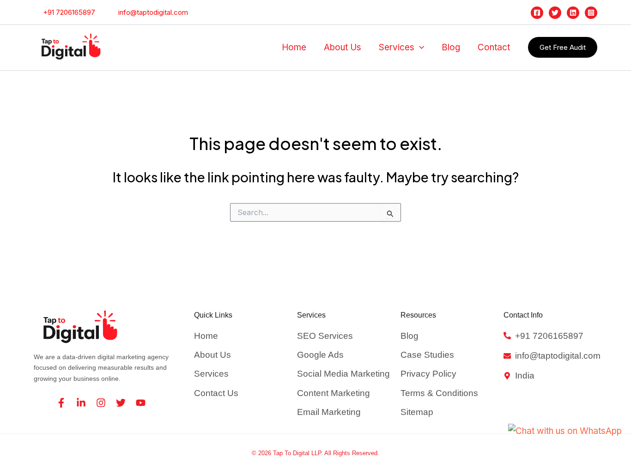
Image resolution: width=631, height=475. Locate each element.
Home (294, 47)
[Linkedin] (573, 12)
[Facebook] (537, 12)
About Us (342, 47)
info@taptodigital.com (151, 12)
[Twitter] (555, 12)
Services (396, 47)
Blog (451, 47)
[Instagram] (591, 12)
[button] (419, 47)
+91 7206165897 (67, 12)
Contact (494, 47)
